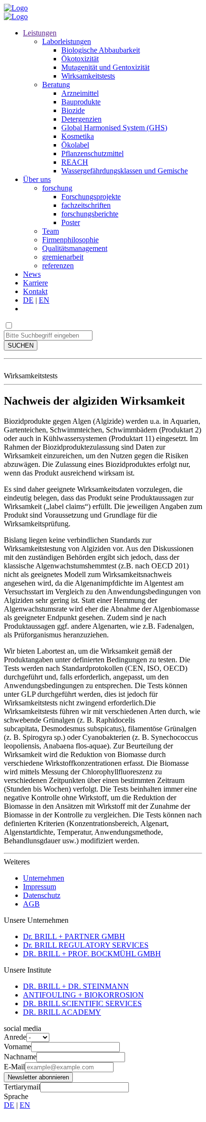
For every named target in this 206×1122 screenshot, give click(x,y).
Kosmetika (77, 136)
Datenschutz (41, 895)
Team (50, 231)
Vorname (17, 1047)
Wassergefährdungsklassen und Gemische (124, 171)
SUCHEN (21, 345)
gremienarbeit (62, 257)
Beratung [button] (56, 84)
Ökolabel (75, 145)
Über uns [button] (37, 179)
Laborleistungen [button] (66, 41)
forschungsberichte (89, 214)
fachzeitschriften (86, 205)
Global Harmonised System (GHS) (114, 128)
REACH (74, 162)
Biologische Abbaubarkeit (100, 50)
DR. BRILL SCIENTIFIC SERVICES (82, 1003)
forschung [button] (57, 188)
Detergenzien (81, 119)
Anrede (15, 1037)
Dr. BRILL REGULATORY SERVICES (86, 945)
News (32, 274)
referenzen (58, 265)
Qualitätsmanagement (74, 248)
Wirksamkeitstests (88, 76)
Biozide (73, 110)
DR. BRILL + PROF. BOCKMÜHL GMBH (92, 954)
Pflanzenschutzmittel (92, 153)
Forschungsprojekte (91, 197)
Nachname (20, 1057)
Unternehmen (43, 878)
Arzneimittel (80, 93)
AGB (31, 904)
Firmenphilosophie (70, 240)
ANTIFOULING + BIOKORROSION (83, 995)
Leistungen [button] (40, 33)
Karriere (35, 283)
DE (28, 300)
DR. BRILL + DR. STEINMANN (76, 986)
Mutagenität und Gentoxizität (105, 67)
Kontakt (35, 291)
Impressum (39, 887)
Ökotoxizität (80, 59)
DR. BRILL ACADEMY (62, 1012)
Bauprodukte (81, 102)
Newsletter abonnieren (38, 1077)
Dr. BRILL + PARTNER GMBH (74, 936)
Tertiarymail (22, 1087)
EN (44, 300)
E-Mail (14, 1067)
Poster (70, 222)
